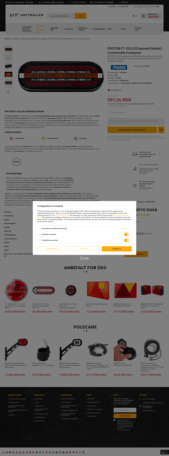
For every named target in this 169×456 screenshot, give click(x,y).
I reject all (84, 249)
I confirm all (117, 249)
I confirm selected (52, 249)
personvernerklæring (62, 215)
